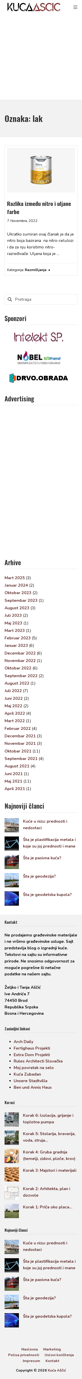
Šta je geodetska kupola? (47, 894)
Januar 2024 (16, 585)
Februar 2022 (18, 728)
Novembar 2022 (20, 660)
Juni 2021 (14, 773)
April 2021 (15, 788)
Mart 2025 (15, 578)
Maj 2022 (13, 706)
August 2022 (17, 683)
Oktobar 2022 (18, 668)
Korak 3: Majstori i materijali (49, 1170)
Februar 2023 (18, 638)
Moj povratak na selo (34, 1067)
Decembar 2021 (20, 736)
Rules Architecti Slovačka (38, 1061)
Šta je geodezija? (39, 876)
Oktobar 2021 (18, 751)
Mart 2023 (15, 630)
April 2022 (15, 713)
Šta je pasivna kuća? (42, 858)
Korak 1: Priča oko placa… (47, 1207)
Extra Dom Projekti (32, 1054)
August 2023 (17, 608)
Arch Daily (23, 1041)
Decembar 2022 (20, 653)
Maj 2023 (13, 623)
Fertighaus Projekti (32, 1048)
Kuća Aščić (57, 1370)
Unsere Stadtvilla (30, 1081)
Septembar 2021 (21, 758)
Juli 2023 (13, 615)
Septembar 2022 (21, 676)
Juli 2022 (13, 690)
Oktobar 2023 (18, 592)
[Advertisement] (41, 56)
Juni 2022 (14, 698)
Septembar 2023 (21, 600)
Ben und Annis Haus (33, 1087)
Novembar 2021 (20, 743)
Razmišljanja (35, 269)
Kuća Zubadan (27, 1074)
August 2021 (17, 766)
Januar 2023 (16, 645)
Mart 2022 (15, 721)
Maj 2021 (13, 781)
